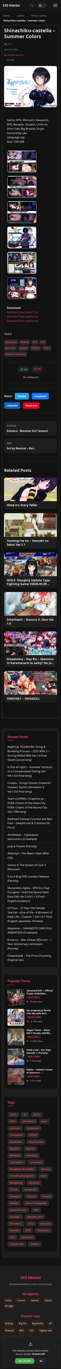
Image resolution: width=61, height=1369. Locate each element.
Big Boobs (16, 1141)
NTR (35, 342)
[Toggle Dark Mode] (42, 5)
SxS (10, 44)
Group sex (30, 1189)
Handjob (15, 1196)
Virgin (47, 348)
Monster (15, 1216)
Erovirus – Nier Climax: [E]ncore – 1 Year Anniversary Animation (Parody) (29, 944)
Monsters (16, 1223)
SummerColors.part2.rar (22, 316)
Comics (21, 1300)
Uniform (35, 348)
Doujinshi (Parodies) (22, 1169)
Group (13, 1189)
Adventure (28, 1121)
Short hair (10, 348)
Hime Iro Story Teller (22, 505)
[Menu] (55, 5)
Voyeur (34, 1244)
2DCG (13, 1114)
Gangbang (16, 1182)
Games (21, 15)
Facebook (40, 396)
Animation (16, 1134)
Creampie (36, 1162)
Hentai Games (39, 15)
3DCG (36, 1114)
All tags (9, 1306)
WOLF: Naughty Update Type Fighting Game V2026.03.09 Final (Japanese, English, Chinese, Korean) (28, 582)
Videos (48, 1300)
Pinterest (31, 405)
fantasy (45, 1169)
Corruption (16, 1162)
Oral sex (45, 1223)
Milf (36, 1209)
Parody (14, 1230)
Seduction (43, 1230)
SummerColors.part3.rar (22, 321)
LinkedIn (12, 405)
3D (25, 1114)
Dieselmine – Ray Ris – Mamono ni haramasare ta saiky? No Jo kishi (30, 661)
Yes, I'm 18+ (24, 1361)
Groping (34, 1182)
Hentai (46, 1196)
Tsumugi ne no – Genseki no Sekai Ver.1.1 (28, 543)
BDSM (33, 1134)
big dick (14, 1148)
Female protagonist (22, 1175)
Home (6, 15)
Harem (31, 1196)
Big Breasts (11, 342)
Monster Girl (35, 1216)
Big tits (30, 1148)
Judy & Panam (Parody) (22, 846)
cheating (32, 1155)
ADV (12, 1121)
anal (44, 1121)
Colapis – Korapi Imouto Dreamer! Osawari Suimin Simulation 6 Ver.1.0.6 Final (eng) (29, 787)
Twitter (21, 396)
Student (23, 348)
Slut (12, 1237)
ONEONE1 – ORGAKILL (23, 699)
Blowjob (25, 342)
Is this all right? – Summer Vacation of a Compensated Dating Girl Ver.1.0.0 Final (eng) (29, 771)
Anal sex (15, 1128)
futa (43, 1175)
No (41, 1361)
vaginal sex (17, 1244)
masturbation (18, 1209)
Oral (31, 1223)
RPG (43, 342)
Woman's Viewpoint (15, 354)
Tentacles (27, 1237)
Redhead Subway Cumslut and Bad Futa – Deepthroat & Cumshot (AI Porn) (29, 823)
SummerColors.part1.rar (22, 312)
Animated (33, 1128)
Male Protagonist (36, 1203)
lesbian (14, 1203)
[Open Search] (31, 5)
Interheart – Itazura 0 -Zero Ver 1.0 (30, 621)
